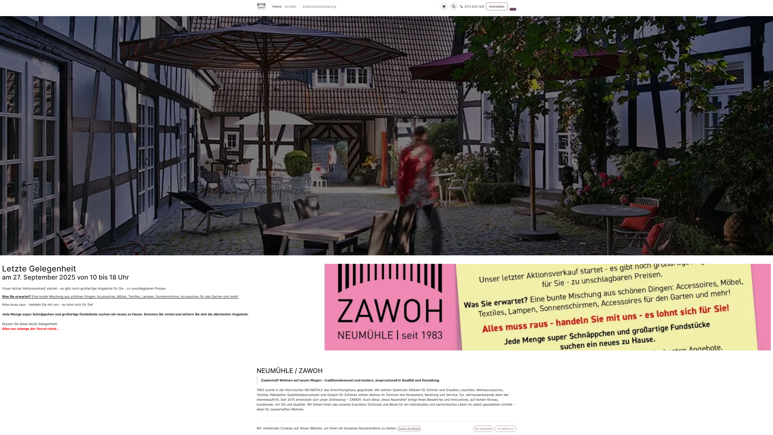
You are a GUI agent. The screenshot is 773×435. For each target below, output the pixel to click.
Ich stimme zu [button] (505, 428)
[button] (454, 6)
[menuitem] (277, 6)
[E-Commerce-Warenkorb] (443, 6)
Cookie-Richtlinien (409, 428)
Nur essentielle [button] (483, 428)
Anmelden (496, 6)
